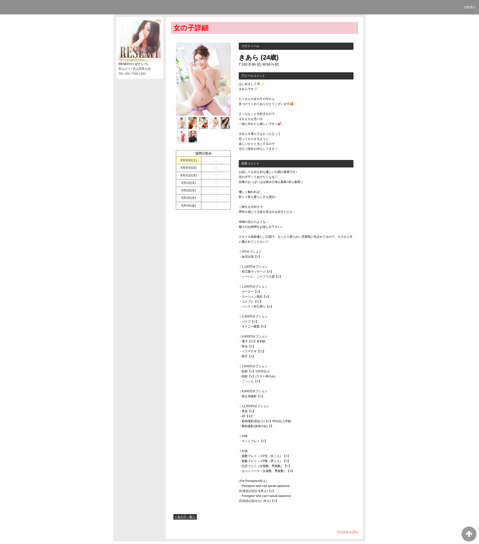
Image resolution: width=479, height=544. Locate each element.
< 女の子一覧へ (185, 517)
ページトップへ (347, 531)
